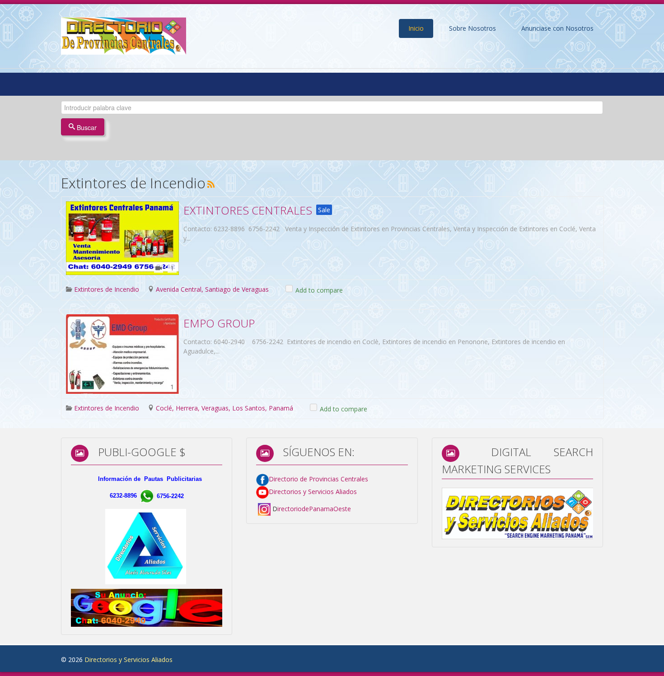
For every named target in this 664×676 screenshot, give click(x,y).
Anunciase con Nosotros (557, 28)
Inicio (416, 28)
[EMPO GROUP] (122, 354)
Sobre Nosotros (472, 28)
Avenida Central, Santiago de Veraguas (212, 289)
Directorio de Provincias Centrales (318, 479)
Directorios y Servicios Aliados (313, 491)
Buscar (86, 127)
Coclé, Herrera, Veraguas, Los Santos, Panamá (224, 408)
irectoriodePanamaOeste (314, 508)
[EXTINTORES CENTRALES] (122, 238)
